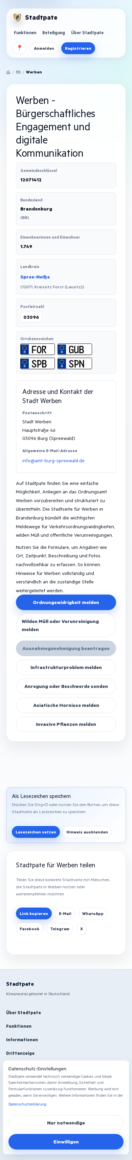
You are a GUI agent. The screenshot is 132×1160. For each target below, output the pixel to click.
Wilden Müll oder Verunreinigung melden (60, 625)
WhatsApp (93, 913)
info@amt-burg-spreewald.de (53, 460)
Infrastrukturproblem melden (66, 667)
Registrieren (78, 48)
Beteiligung (53, 32)
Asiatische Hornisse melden (66, 705)
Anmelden (44, 48)
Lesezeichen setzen (36, 831)
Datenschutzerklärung (27, 1104)
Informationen (22, 1039)
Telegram (59, 928)
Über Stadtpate (87, 32)
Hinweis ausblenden (87, 831)
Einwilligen (66, 1141)
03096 (31, 317)
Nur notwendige (66, 1122)
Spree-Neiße (35, 276)
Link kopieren (34, 913)
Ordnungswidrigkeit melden (66, 602)
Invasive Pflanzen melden (66, 724)
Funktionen (25, 32)
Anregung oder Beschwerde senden (66, 686)
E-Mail (65, 913)
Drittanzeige (20, 1053)
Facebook (29, 928)
